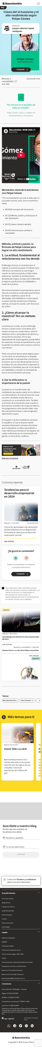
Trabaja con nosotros (8, 907)
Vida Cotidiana (27, 700)
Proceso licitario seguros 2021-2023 (13, 954)
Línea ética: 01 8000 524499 (10, 1005)
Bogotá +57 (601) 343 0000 (10, 993)
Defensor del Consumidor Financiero (12, 974)
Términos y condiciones (26, 879)
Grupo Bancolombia (8, 911)
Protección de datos (8, 946)
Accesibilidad (6, 927)
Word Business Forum (10, 700)
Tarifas (4, 958)
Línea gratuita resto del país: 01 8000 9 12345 (15, 1001)
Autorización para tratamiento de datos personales (17, 962)
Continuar (21, 854)
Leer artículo (9, 541)
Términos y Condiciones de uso (11, 950)
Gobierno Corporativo (8, 938)
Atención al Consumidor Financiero (11, 970)
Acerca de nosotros (8, 899)
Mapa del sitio (6, 903)
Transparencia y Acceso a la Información (13, 966)
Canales (4, 919)
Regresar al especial (10, 458)
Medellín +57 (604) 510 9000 (10, 997)
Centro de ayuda (7, 915)
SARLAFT (4, 942)
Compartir (23, 70)
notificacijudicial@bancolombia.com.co (13, 978)
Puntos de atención (7, 923)
